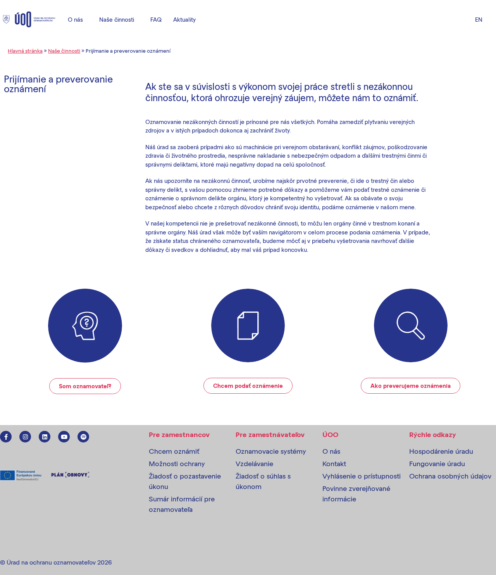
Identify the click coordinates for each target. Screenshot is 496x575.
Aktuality (184, 19)
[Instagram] (25, 436)
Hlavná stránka (25, 50)
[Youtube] (64, 436)
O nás (75, 19)
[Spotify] (83, 436)
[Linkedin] (44, 436)
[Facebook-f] (6, 436)
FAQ (156, 19)
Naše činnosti (116, 19)
